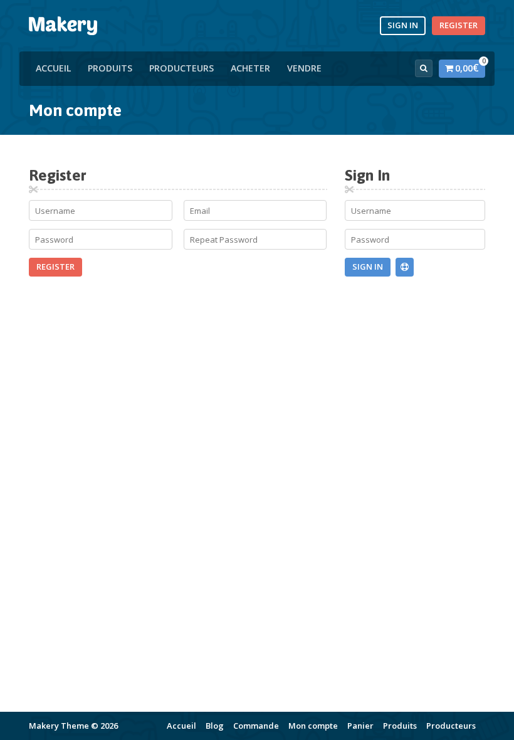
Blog (215, 725)
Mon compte (313, 725)
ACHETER (250, 68)
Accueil (53, 68)
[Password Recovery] (405, 267)
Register (458, 25)
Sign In (402, 25)
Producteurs (181, 68)
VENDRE (304, 68)
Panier (360, 725)
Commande (256, 725)
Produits (110, 68)
